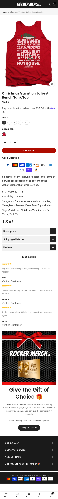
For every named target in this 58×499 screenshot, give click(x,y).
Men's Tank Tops (34, 205)
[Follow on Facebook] (3, 221)
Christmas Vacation (31, 210)
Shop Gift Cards (29, 428)
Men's (5, 205)
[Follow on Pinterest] (13, 221)
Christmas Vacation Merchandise (32, 201)
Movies (48, 205)
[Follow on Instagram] (9, 221)
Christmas (14, 210)
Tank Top (14, 214)
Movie (5, 214)
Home (4, 12)
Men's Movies (16, 205)
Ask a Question (10, 157)
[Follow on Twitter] (6, 221)
